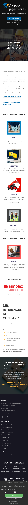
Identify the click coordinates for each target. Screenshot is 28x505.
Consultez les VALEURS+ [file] (11, 96)
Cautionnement (5, 429)
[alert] (14, 493)
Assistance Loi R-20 (6, 434)
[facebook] (2, 417)
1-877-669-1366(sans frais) (14, 22)
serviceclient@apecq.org (7, 413)
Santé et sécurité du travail (7, 424)
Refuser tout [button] (14, 498)
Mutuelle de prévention (6, 427)
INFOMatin (3, 448)
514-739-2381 (17, 20)
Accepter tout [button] (14, 495)
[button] (8, 294)
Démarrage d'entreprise (7, 432)
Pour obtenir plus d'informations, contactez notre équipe (14, 385)
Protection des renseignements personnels (11, 454)
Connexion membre (14, 18)
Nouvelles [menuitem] (13, 13)
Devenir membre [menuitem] (21, 13)
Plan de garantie (5, 437)
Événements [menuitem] (5, 13)
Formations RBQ (5, 445)
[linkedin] (7, 417)
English (19, 24)
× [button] (26, 481)
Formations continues (6, 443)
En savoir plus (12, 489)
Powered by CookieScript (14, 503)
